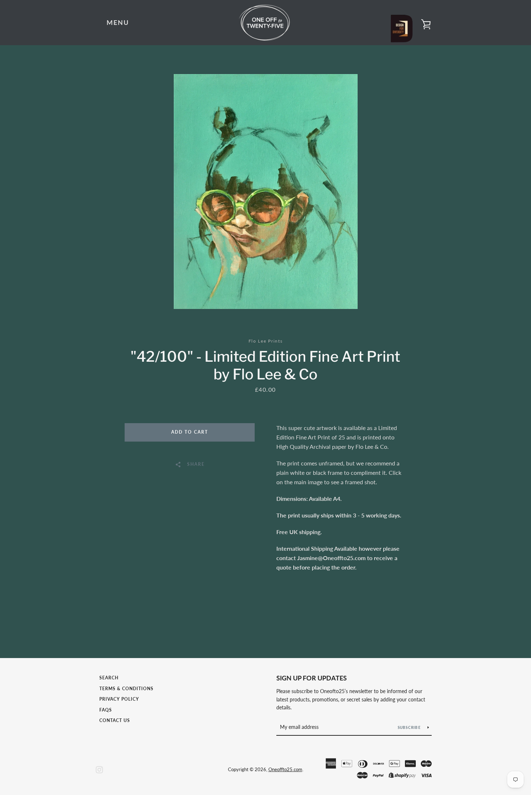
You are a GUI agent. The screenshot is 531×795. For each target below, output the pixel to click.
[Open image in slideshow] (266, 191)
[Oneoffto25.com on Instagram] (99, 768)
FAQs (105, 710)
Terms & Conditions (126, 688)
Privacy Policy (119, 699)
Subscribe (410, 727)
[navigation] (118, 23)
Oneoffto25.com (285, 769)
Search (108, 677)
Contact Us (114, 720)
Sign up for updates (311, 678)
